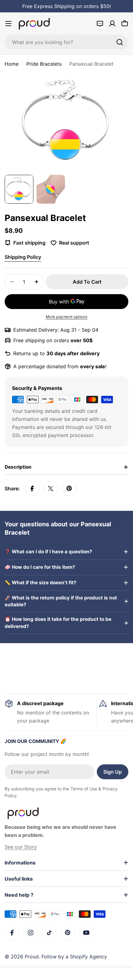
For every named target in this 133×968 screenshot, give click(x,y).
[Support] (100, 23)
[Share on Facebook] (32, 488)
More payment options (67, 316)
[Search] (119, 42)
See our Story (21, 847)
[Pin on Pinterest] (69, 488)
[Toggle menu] (8, 23)
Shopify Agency (88, 956)
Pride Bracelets (44, 64)
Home (12, 64)
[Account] (112, 23)
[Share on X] (50, 488)
